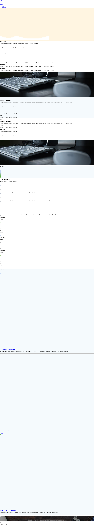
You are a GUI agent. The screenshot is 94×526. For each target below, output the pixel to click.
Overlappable (4, 7)
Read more (1, 433)
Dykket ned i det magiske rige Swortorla (8, 429)
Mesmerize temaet (17, 524)
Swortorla (1, 0)
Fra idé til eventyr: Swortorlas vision (7, 349)
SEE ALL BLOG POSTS (4, 514)
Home (3, 6)
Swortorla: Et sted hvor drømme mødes (8, 510)
